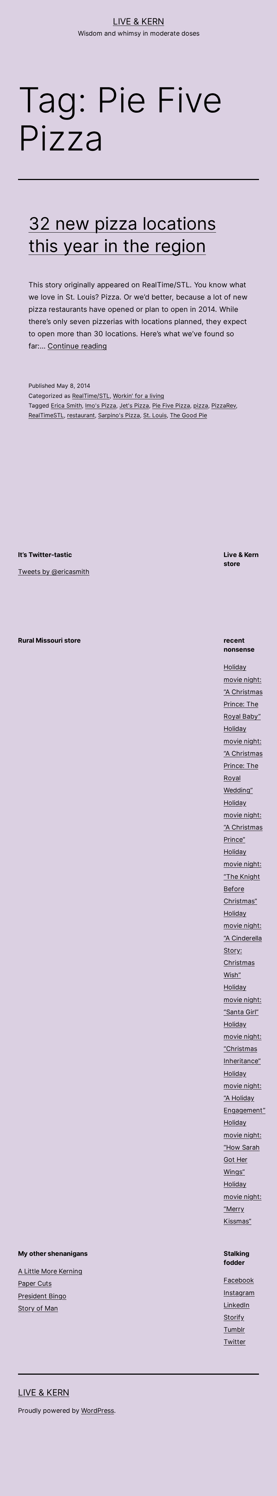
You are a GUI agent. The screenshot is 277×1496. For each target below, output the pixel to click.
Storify (234, 1317)
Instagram (239, 1293)
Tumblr (234, 1329)
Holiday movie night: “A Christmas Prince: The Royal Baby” (243, 691)
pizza (200, 405)
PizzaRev (223, 405)
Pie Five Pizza (171, 405)
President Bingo (42, 1296)
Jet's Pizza (134, 405)
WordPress (97, 1410)
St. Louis (155, 415)
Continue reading (77, 346)
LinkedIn (237, 1305)
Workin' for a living (138, 395)
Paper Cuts (35, 1283)
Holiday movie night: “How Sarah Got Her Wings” (242, 1147)
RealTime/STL (91, 395)
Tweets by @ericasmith (53, 571)
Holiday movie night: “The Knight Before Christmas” (242, 876)
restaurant (81, 415)
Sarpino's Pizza (119, 415)
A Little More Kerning (50, 1271)
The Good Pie (188, 415)
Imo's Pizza (100, 405)
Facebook (239, 1280)
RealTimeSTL (46, 415)
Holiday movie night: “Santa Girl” (242, 999)
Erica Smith (66, 405)
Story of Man (38, 1308)
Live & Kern (138, 21)
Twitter (235, 1341)
